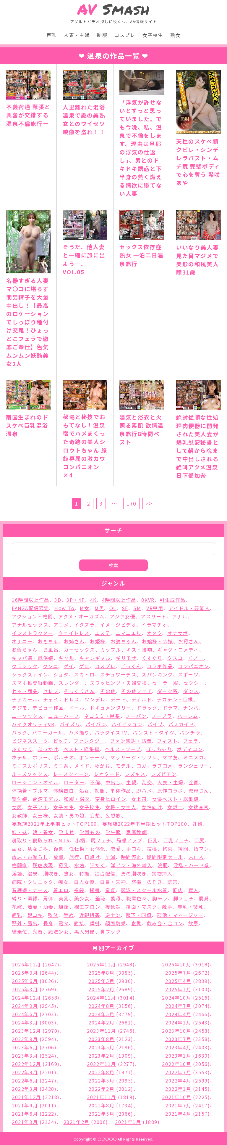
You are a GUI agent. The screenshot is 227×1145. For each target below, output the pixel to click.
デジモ (19, 707)
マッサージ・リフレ (133, 757)
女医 (17, 807)
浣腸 (163, 865)
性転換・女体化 (87, 848)
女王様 (40, 815)
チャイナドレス (61, 699)
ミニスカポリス (30, 765)
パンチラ (189, 732)
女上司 (139, 798)
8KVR (147, 599)
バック (19, 732)
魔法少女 (58, 931)
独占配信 (105, 873)
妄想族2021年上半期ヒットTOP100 (54, 823)
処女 (84, 790)
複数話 (113, 906)
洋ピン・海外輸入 (131, 865)
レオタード (107, 773)
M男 (99, 608)
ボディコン (189, 749)
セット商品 (25, 691)
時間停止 (131, 856)
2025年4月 (178, 980)
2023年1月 (178, 1055)
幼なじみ (37, 848)
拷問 (183, 848)
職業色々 (136, 898)
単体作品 (120, 790)
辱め (69, 914)
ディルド (142, 699)
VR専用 (154, 608)
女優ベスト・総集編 (175, 798)
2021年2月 (77, 1121)
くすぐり (152, 657)
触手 (167, 906)
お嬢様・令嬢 (157, 641)
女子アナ (37, 807)
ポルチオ (63, 757)
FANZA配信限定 (30, 608)
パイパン (95, 724)
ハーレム (187, 715)
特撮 (84, 873)
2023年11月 (101, 1030)
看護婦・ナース (30, 890)
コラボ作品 (160, 666)
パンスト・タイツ (153, 732)
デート (118, 699)
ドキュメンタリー (111, 707)
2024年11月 (101, 997)
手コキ (134, 848)
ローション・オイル (35, 782)
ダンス (191, 691)
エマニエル (129, 632)
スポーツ (188, 674)
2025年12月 (26, 964)
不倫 (95, 782)
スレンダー (72, 682)
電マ (64, 923)
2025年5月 (101, 980)
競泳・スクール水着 (144, 890)
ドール (77, 707)
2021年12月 (26, 1097)
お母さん (188, 641)
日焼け (92, 856)
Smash (113, 9)
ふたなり (22, 749)
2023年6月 (25, 1047)
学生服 (113, 832)
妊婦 (197, 823)
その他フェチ (136, 691)
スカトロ (84, 674)
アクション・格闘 (32, 616)
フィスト (167, 740)
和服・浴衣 (77, 798)
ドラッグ (147, 707)
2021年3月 (25, 1121)
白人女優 (84, 881)
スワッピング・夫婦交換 (118, 682)
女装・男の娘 (69, 815)
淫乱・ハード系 (191, 865)
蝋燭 (64, 906)
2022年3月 (25, 1088)
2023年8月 (101, 1039)
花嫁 (17, 906)
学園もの (90, 832)
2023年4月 (178, 1047)
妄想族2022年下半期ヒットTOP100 (144, 823)
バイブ (155, 724)
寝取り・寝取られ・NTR (41, 840)
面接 (79, 923)
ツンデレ (95, 699)
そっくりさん (79, 691)
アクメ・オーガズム (81, 616)
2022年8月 (101, 1072)
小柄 (80, 840)
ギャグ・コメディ (178, 649)
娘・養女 (43, 832)
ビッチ (61, 740)
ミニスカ (193, 757)
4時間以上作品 (119, 599)
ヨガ (142, 765)
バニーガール (48, 732)
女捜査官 (198, 807)
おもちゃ (48, 641)
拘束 (168, 848)
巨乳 (51, 35)
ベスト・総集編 (81, 749)
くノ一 (196, 657)
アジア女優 (122, 616)
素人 (194, 890)
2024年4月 (178, 1014)
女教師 (19, 815)
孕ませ (66, 832)
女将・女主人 (121, 807)
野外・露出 (25, 923)
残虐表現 (43, 865)
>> (148, 503)
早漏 (110, 856)
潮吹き (51, 873)
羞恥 (100, 898)
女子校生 (152, 35)
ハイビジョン (126, 724)
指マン (201, 848)
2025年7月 (178, 972)
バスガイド (181, 724)
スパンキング (157, 674)
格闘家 (19, 865)
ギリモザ (126, 657)
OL (112, 608)
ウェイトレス (74, 632)
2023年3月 (25, 1055)
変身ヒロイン (110, 798)
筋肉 (178, 890)
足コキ (35, 914)
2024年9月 (25, 1005)
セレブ (51, 691)
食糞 (136, 923)
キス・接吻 (139, 649)
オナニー (22, 641)
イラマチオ (154, 624)
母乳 (64, 865)
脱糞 (204, 898)
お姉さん (74, 641)
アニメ (61, 624)
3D (57, 599)
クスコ (175, 657)
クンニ (51, 666)
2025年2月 (101, 989)
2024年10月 (176, 997)
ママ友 (170, 757)
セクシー (194, 682)
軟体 (53, 914)
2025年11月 (101, 964)
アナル (180, 616)
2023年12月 (26, 1030)
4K (93, 599)
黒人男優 (84, 931)
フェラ (191, 740)
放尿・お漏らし (30, 856)
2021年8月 (101, 1105)
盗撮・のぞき (146, 881)
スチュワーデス (118, 674)
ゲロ (84, 666)
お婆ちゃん (124, 641)
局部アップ (129, 840)
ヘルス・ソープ (123, 749)
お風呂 (51, 649)
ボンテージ (92, 757)
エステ (103, 632)
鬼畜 (38, 931)
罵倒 (48, 898)
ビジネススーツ (30, 740)
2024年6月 (25, 1014)
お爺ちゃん (25, 649)
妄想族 (113, 815)
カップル (110, 649)
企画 (194, 782)
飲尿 (193, 923)
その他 (108, 691)
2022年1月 (178, 1088)
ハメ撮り (79, 732)
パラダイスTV (111, 732)
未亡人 (196, 856)
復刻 (58, 848)
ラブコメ (162, 765)
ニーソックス (27, 715)
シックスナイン (30, 674)
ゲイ (69, 666)
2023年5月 (101, 1047)
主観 (131, 782)
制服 (102, 35)
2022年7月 (178, 1072)
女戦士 (175, 807)
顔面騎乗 (115, 923)
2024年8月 (101, 1005)
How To (64, 608)
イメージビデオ (118, 624)
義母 (116, 898)
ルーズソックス (30, 773)
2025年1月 (178, 989)
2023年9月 (25, 1039)
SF (125, 608)
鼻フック (110, 931)
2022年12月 (26, 1063)
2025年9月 (25, 972)
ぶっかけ (48, 749)
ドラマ (170, 707)
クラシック (25, 666)
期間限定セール (165, 856)
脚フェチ (183, 898)
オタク (154, 632)
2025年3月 (25, 989)
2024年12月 (26, 997)
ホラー (40, 757)
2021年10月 (176, 1097)
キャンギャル (95, 657)
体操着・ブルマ (30, 790)
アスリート (154, 616)
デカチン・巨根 (175, 699)
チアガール (25, 699)
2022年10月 (176, 1063)
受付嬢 (19, 798)
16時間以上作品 (30, 599)
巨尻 (199, 840)
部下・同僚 (139, 914)
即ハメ (144, 790)
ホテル (19, 757)
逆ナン (113, 914)
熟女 (175, 35)
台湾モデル (46, 798)
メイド (82, 765)
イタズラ (84, 624)
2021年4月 (178, 1113)
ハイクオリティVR (33, 724)
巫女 (17, 848)
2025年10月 (176, 964)
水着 (79, 865)
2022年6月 (25, 1080)
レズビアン (163, 773)
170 (131, 503)
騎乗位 (19, 931)
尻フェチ (101, 840)
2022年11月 (101, 1063)
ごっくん (131, 666)
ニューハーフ (63, 715)
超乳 (17, 914)
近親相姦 (89, 914)
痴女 (63, 881)
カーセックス (79, 649)
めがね (103, 765)
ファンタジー (89, 740)
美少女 (82, 898)
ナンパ (191, 707)
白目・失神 (113, 881)
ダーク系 (167, 691)
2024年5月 (101, 1014)
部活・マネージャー (180, 914)
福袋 (79, 890)
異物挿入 (162, 873)
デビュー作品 (48, 707)
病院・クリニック (32, 881)
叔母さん (199, 790)
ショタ (61, 674)
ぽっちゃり (159, 749)
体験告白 (63, 790)
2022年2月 (101, 1088)
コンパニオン (193, 666)
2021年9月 (25, 1105)
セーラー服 (165, 682)
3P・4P (76, 599)
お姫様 (98, 641)
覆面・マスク (141, 906)
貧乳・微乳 (191, 906)
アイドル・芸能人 (189, 608)
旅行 (74, 856)
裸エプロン (87, 906)
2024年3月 (25, 1022)
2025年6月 (25, 980)
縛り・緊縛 (25, 898)
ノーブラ (162, 715)
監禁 (172, 881)
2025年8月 (101, 972)
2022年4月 (178, 1080)
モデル (123, 765)
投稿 (152, 848)
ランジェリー (193, 765)
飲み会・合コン (165, 923)
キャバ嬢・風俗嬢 (32, 657)
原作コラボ (170, 790)
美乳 (64, 898)
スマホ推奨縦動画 (32, 682)
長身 (48, 923)
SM (137, 608)
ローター (74, 782)
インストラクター (32, 632)
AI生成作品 (173, 599)
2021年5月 (101, 1113)
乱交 (147, 782)
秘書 (95, 890)
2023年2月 (101, 1055)
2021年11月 (101, 1097)
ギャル (66, 657)
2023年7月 (178, 1039)
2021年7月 (178, 1105)
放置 (58, 856)
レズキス (135, 773)
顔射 (95, 923)
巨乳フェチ (176, 840)
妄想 (95, 815)
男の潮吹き (134, 873)
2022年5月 (101, 1080)
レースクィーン (71, 773)
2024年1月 (178, 1022)
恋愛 (116, 848)
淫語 (17, 873)
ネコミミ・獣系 (102, 715)
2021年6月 (25, 1113)
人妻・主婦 (77, 35)
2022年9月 (25, 1072)
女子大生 (63, 807)
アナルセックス (30, 624)
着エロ (61, 890)
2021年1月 (128, 1121)
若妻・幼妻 (40, 906)
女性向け (152, 807)
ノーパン (136, 715)
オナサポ (177, 632)
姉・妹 (19, 832)
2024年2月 (101, 1022)
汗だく (98, 865)
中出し (113, 782)
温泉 (32, 873)
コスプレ (124, 35)
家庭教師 (136, 832)
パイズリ (70, 724)
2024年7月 (178, 1005)
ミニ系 (61, 765)
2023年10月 (176, 1030)
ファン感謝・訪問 (131, 740)
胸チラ (160, 898)
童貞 (110, 890)
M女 (84, 608)
